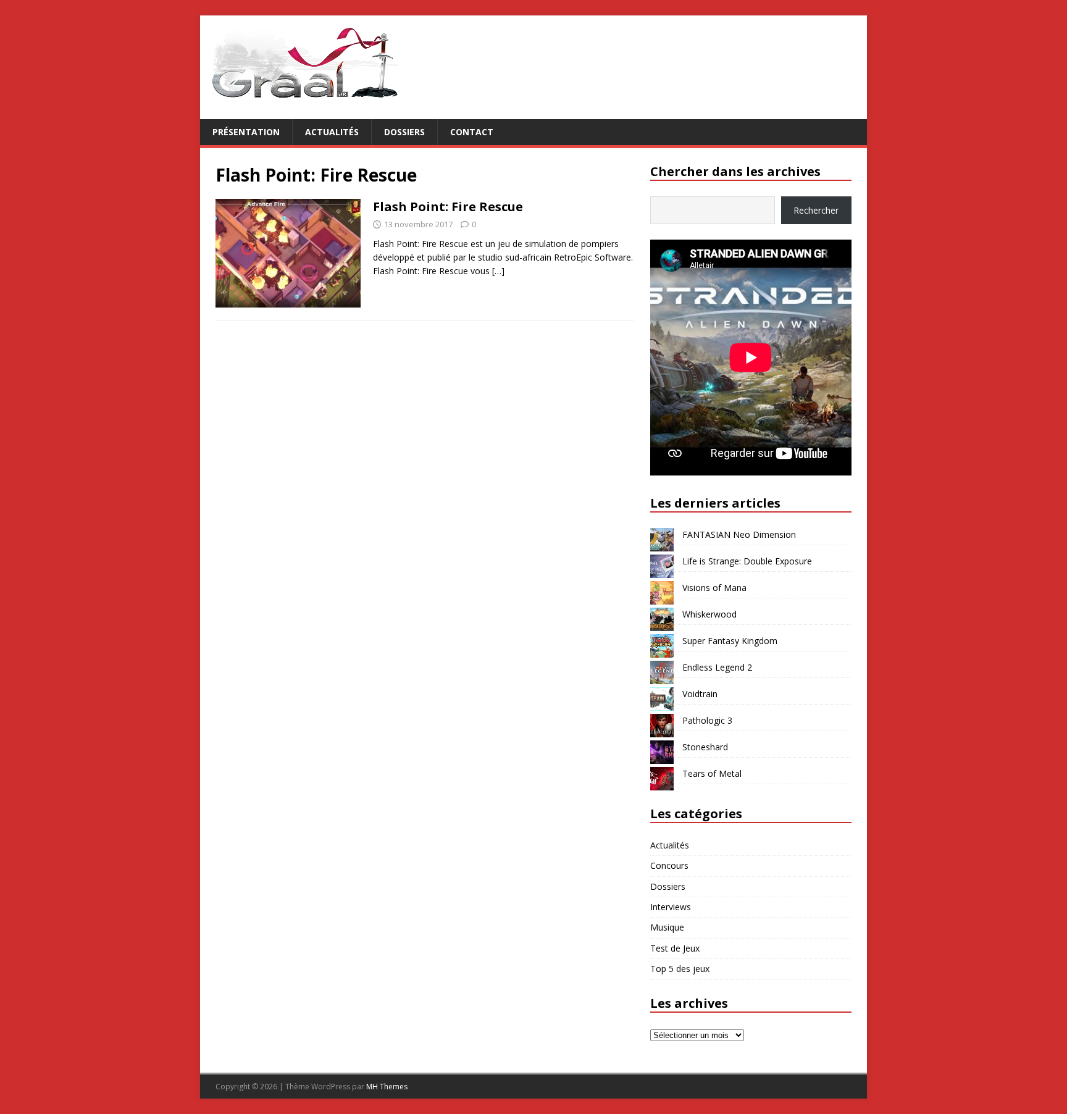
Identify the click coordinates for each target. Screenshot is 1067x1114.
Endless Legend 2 (717, 667)
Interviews (670, 907)
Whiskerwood (709, 614)
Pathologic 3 (707, 720)
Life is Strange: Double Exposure (747, 561)
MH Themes (387, 1086)
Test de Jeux (675, 948)
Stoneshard (705, 747)
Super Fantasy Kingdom (729, 641)
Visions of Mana (714, 587)
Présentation (246, 132)
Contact (471, 132)
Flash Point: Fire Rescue (448, 206)
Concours (669, 865)
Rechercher (816, 210)
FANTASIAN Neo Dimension (739, 534)
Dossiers (404, 132)
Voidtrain (700, 694)
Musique (667, 927)
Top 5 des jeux (679, 968)
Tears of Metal (712, 773)
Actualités (332, 132)
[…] (498, 271)
